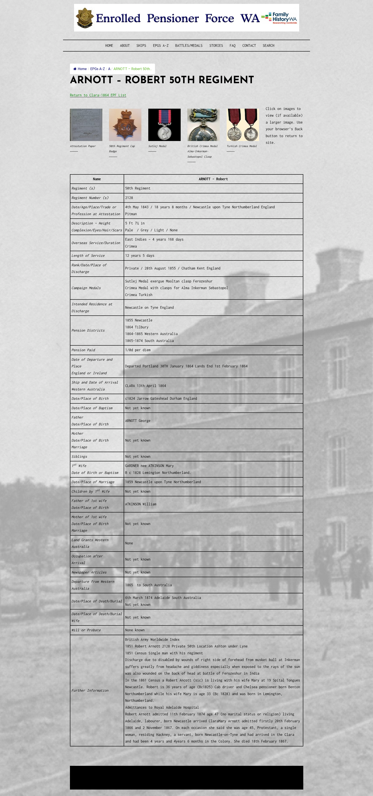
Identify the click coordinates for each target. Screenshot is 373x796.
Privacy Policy (105, 780)
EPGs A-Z (161, 45)
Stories (216, 45)
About (125, 45)
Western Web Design (119, 774)
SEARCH (268, 45)
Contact (249, 45)
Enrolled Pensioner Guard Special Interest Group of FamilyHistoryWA (173, 769)
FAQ (232, 45)
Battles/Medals (188, 45)
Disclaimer (82, 780)
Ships (141, 45)
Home (109, 45)
